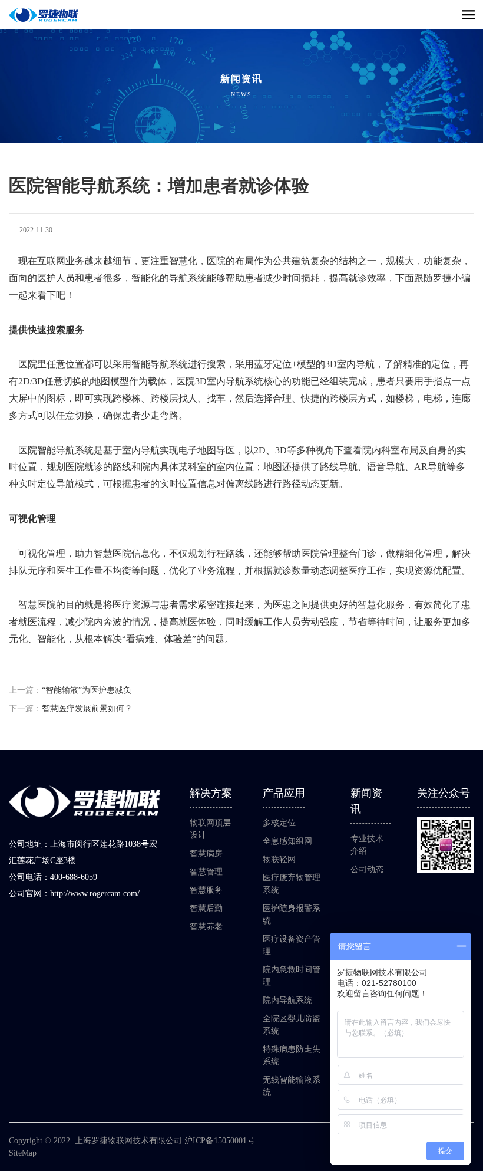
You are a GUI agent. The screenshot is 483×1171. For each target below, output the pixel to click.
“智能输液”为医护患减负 (86, 690)
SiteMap (23, 1153)
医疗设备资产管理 (291, 945)
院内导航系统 (287, 1000)
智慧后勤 (206, 908)
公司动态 (366, 869)
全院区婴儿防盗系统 (291, 1024)
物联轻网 (279, 859)
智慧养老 (206, 926)
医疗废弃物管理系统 (291, 883)
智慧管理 (206, 871)
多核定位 (279, 822)
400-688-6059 (73, 877)
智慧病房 (206, 853)
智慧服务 (206, 890)
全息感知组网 (287, 841)
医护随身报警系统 (291, 914)
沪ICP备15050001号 (219, 1140)
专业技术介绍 (366, 845)
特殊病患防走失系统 (291, 1055)
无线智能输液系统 (291, 1086)
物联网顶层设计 (210, 829)
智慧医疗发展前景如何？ (87, 708)
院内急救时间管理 (291, 975)
